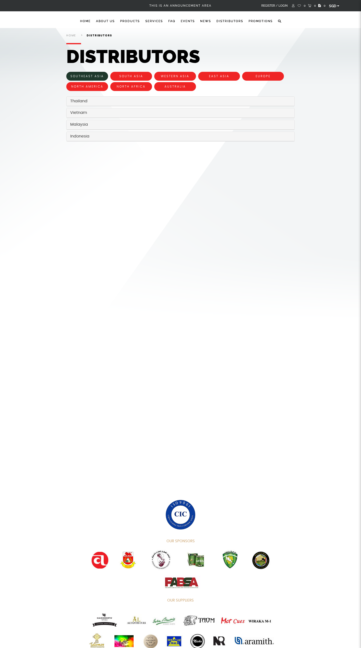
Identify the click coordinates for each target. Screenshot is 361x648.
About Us (105, 21)
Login (283, 5)
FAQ (171, 21)
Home (85, 21)
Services (154, 21)
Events (188, 21)
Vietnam (78, 113)
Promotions (261, 21)
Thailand (78, 101)
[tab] (180, 101)
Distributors (229, 21)
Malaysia (79, 124)
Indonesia (79, 136)
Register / (269, 5)
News (205, 21)
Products (130, 21)
